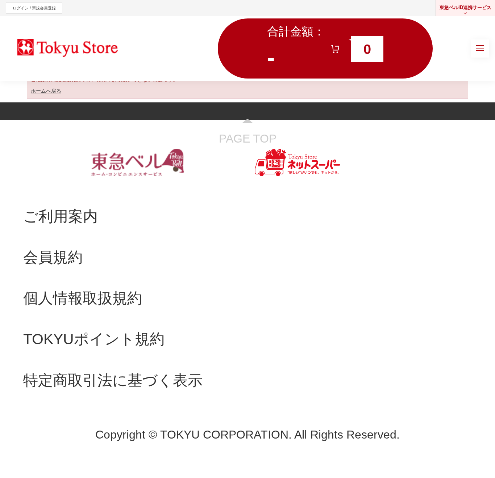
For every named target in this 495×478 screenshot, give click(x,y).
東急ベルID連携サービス (465, 7)
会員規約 (53, 257)
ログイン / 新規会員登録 (34, 8)
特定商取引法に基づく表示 (113, 380)
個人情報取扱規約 (82, 297)
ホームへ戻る (46, 91)
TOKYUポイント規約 (94, 338)
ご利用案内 (60, 216)
